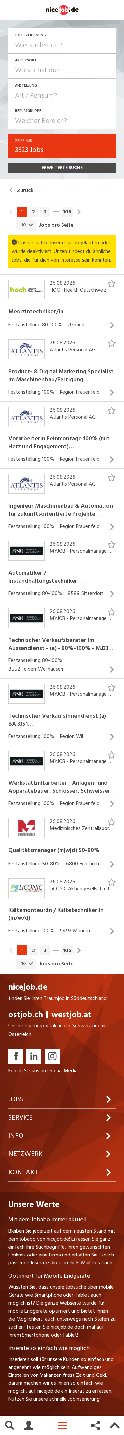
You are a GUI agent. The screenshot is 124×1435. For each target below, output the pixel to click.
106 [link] (67, 211)
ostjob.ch (25, 1014)
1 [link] (22, 211)
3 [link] (45, 211)
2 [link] (33, 211)
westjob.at (71, 1014)
